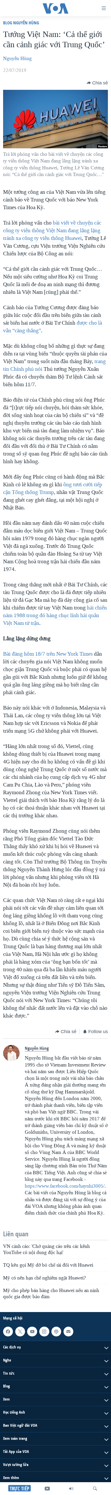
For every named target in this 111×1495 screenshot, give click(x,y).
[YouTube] (47, 1488)
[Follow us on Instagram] (44, 1331)
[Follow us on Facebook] (8, 1331)
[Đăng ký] (68, 1331)
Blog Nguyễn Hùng (21, 23)
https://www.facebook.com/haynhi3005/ (65, 1186)
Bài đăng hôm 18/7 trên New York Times (48, 653)
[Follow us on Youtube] (32, 1331)
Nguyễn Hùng (17, 58)
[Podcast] (56, 1331)
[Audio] (71, 1488)
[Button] (97, 83)
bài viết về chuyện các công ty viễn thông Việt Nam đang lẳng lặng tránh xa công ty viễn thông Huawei (52, 230)
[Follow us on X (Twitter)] (20, 1331)
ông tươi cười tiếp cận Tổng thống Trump (52, 488)
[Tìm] (95, 1488)
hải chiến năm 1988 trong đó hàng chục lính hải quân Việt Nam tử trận (55, 615)
